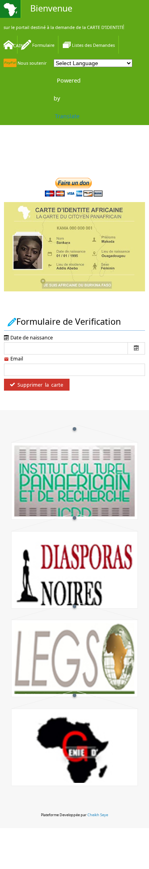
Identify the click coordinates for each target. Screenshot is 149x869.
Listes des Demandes (93, 45)
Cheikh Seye (97, 814)
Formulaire (42, 45)
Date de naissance (31, 337)
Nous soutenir (31, 63)
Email (16, 358)
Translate (67, 116)
